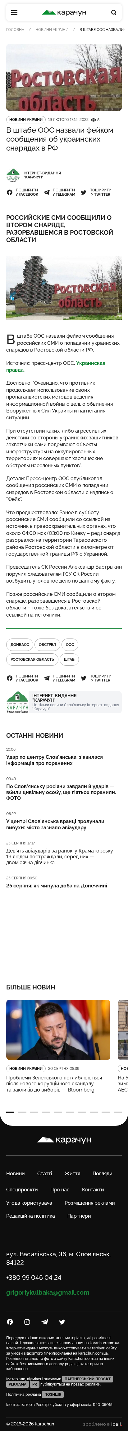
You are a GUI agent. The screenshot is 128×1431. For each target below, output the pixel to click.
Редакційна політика (30, 1216)
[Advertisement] (64, 932)
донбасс (20, 645)
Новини (15, 1174)
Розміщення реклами (90, 1203)
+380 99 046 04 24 (34, 1277)
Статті (44, 1174)
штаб (69, 659)
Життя (72, 1174)
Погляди (102, 1174)
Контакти (93, 1190)
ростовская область (32, 659)
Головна (15, 30)
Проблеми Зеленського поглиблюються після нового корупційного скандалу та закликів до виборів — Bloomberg (54, 1083)
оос (70, 645)
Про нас (60, 1190)
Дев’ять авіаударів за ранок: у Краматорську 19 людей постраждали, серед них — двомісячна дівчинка (59, 856)
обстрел (47, 645)
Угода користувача (29, 1203)
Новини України (51, 30)
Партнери (79, 1216)
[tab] (10, 1112)
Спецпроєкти (22, 1190)
